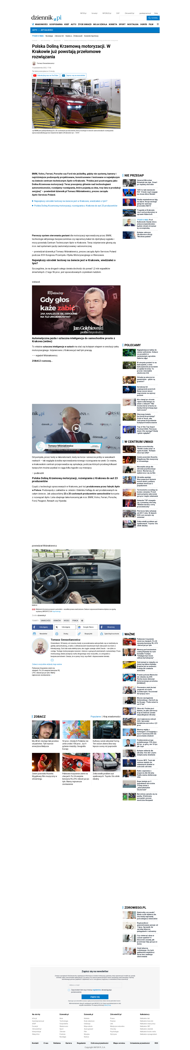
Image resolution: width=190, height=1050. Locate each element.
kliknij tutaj (107, 1005)
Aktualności (47, 30)
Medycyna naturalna (117, 1026)
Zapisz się (95, 997)
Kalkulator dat (145, 1018)
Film (85, 1031)
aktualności (57, 40)
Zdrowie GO (59, 36)
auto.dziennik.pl (45, 40)
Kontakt (35, 1043)
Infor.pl (34, 1018)
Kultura (86, 1037)
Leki (111, 1024)
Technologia (64, 1021)
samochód (45, 621)
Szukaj (154, 18)
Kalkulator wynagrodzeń (148, 1034)
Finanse (113, 1021)
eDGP (34, 1024)
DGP (118, 13)
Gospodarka (64, 1024)
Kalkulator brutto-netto (148, 1031)
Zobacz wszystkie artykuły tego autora (47, 664)
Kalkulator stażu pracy (147, 1024)
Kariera (69, 1043)
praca (75, 621)
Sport (61, 1029)
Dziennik (34, 40)
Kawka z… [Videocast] (74, 36)
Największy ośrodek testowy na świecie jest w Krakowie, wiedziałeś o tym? (70, 201)
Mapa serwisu (119, 1043)
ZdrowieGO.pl (129, 13)
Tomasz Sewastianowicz (45, 63)
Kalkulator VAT (145, 1026)
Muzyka (87, 1034)
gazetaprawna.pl (145, 13)
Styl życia (113, 1034)
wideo (66, 621)
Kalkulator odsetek (146, 1029)
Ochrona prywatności (99, 1043)
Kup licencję (56, 611)
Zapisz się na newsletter (75, 75)
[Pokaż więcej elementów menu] (158, 24)
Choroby (113, 1029)
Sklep (156, 13)
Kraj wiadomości (112, 716)
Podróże (62, 1034)
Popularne (96, 716)
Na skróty (36, 1014)
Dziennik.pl (64, 1014)
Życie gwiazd (88, 1029)
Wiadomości (64, 1026)
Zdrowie (62, 1031)
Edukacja (87, 1024)
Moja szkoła (88, 1026)
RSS (156, 1043)
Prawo (112, 1018)
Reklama (57, 1043)
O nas (46, 1043)
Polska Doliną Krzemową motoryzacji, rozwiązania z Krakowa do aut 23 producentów (75, 205)
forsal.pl (94, 13)
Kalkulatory (144, 1014)
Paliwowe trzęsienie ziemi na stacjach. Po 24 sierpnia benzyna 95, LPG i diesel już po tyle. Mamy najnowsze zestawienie (46, 671)
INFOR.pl (83, 13)
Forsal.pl (35, 1026)
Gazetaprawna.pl (38, 1021)
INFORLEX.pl (107, 13)
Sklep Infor (36, 1034)
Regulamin (81, 1043)
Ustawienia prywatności (140, 1043)
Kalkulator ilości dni (146, 1021)
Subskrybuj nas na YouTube (47, 75)
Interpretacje (36, 1031)
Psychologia (114, 1031)
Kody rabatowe (89, 1021)
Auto (34, 30)
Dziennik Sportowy (91, 36)
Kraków (57, 621)
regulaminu (96, 990)
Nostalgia (49, 36)
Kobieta (86, 1018)
